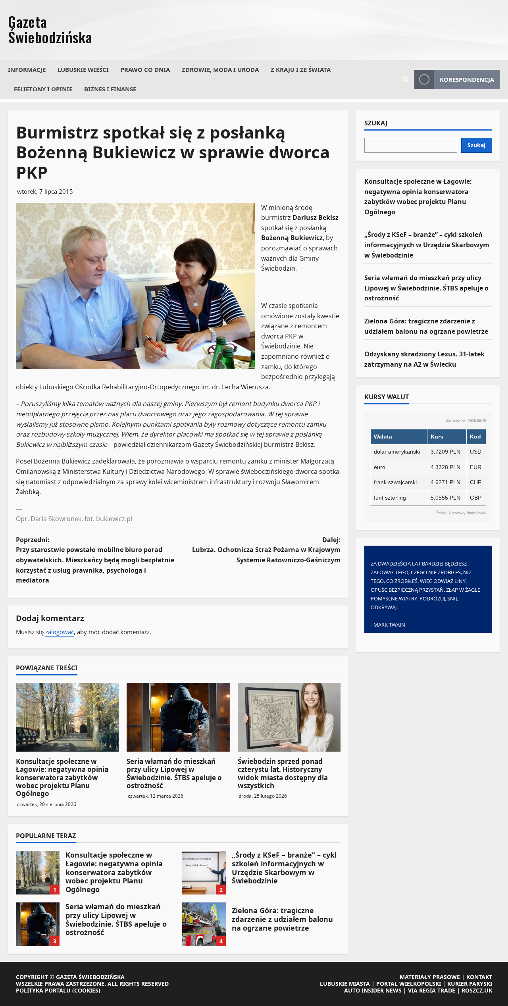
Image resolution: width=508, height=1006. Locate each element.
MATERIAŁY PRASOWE (430, 977)
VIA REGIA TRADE (431, 990)
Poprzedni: (95, 560)
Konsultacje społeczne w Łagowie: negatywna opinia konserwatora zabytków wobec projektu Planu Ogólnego (62, 777)
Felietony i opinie (43, 89)
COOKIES (86, 990)
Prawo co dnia (145, 69)
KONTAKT (479, 977)
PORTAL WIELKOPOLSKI (408, 983)
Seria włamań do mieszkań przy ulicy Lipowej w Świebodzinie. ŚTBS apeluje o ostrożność (174, 773)
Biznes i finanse (110, 89)
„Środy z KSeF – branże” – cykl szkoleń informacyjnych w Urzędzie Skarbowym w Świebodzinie (204, 872)
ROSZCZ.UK (477, 990)
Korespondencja (467, 79)
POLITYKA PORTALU (43, 990)
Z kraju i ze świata (301, 69)
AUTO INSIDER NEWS (373, 990)
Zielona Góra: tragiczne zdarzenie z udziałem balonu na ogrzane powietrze (204, 924)
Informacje (27, 69)
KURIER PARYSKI (469, 983)
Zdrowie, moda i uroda (220, 69)
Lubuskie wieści (83, 69)
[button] (405, 79)
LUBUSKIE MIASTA (345, 983)
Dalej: (266, 549)
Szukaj (375, 123)
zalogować (59, 632)
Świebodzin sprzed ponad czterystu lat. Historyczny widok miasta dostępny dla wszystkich (283, 773)
